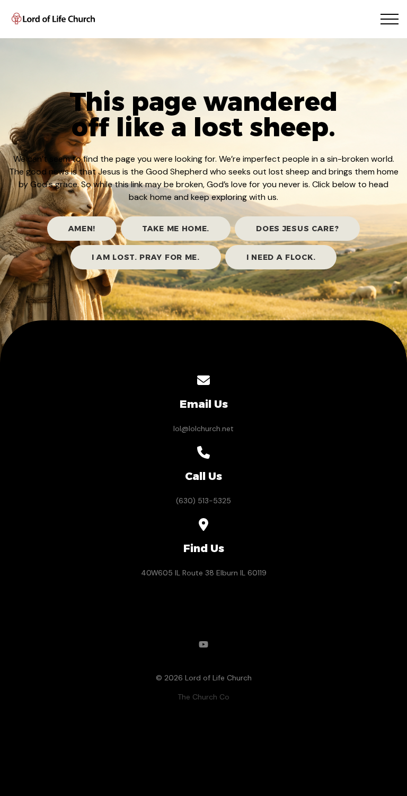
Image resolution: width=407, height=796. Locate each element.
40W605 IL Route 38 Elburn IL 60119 (204, 573)
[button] (390, 19)
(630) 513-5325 (203, 500)
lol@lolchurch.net (203, 428)
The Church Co (203, 697)
